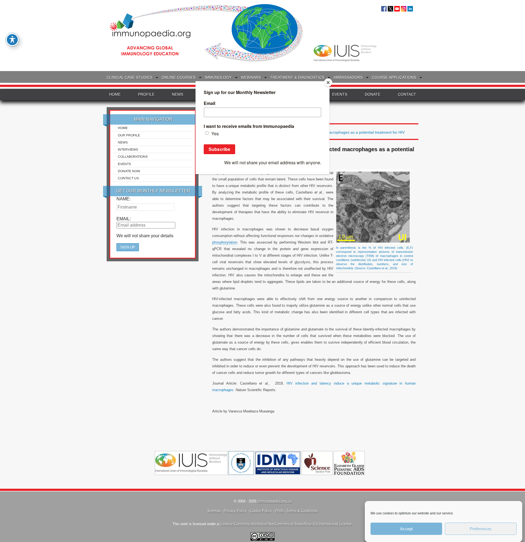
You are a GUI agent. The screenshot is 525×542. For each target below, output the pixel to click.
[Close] (328, 82)
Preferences (481, 528)
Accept (406, 528)
